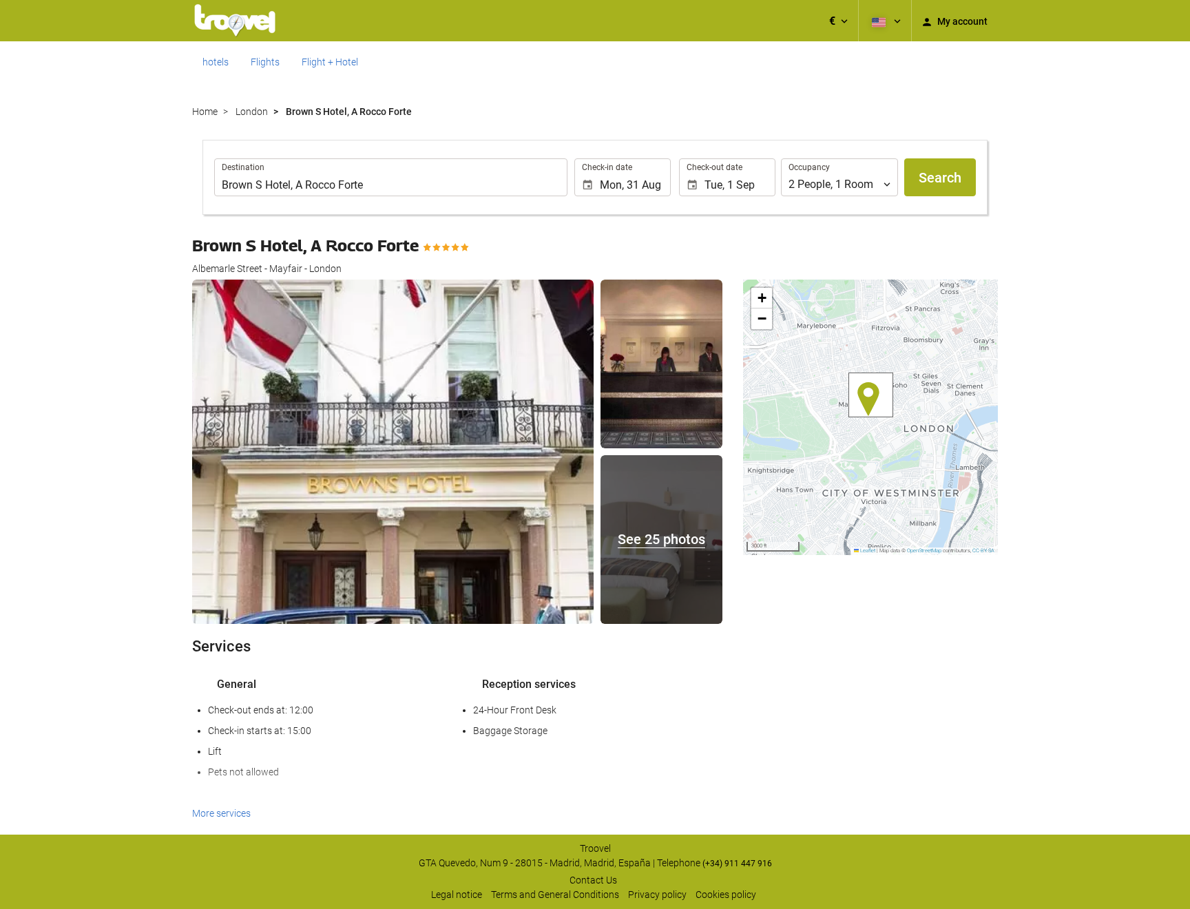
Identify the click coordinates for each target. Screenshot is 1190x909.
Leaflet (867, 550)
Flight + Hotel (330, 61)
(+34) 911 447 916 (737, 863)
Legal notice (456, 894)
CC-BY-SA (983, 550)
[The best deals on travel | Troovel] (235, 20)
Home (205, 111)
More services (221, 813)
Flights (265, 61)
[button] (838, 20)
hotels (215, 61)
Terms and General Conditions (555, 894)
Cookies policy (726, 894)
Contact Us (593, 880)
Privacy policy (657, 894)
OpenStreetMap (924, 550)
